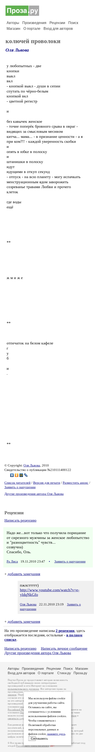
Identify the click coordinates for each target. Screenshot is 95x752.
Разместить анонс (75, 483)
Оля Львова (17, 50)
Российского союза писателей (32, 746)
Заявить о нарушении (20, 487)
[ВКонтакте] (12, 475)
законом (12, 695)
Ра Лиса (12, 561)
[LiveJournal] (26, 475)
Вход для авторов (58, 28)
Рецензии (57, 23)
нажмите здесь (56, 734)
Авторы (13, 23)
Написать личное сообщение (64, 648)
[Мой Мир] (21, 475)
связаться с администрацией (23, 718)
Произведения (34, 23)
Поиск (73, 23)
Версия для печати (46, 483)
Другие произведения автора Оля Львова (34, 494)
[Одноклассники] (16, 475)
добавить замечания (24, 574)
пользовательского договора (23, 689)
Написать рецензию (20, 520)
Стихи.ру (64, 673)
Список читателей (17, 483)
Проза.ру (80, 673)
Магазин (13, 28)
